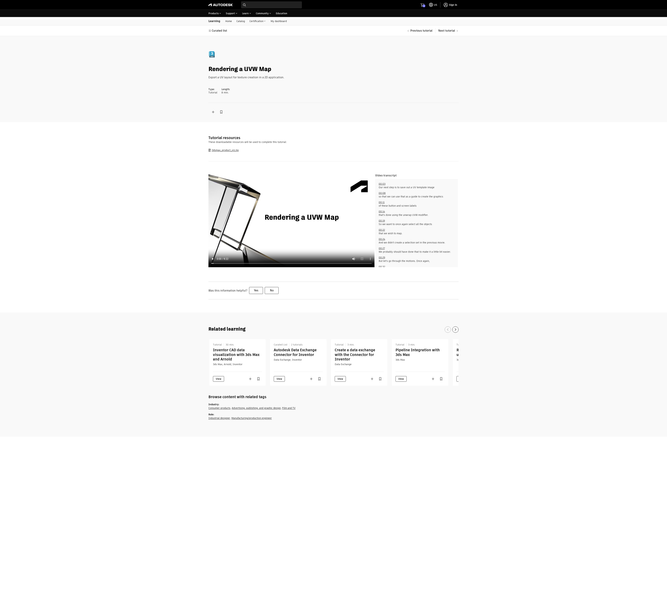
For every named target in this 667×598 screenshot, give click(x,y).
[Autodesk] (220, 4)
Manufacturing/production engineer (251, 418)
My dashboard (279, 21)
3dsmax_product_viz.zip (225, 150)
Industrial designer (219, 418)
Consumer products (219, 408)
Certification (256, 21)
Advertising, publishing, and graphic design (256, 408)
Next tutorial (446, 31)
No (272, 290)
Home (228, 21)
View (218, 379)
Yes (256, 290)
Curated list (219, 31)
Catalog (240, 21)
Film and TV (288, 408)
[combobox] (271, 4)
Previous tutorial (421, 31)
